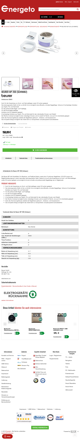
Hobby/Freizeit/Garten (42, 22)
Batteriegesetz (5, 377)
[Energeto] (20, 9)
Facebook (6, 127)
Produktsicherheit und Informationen (43, 158)
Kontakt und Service (7, 355)
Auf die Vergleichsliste (10, 123)
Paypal (24, 355)
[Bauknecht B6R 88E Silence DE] (12, 318)
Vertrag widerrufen (39, 427)
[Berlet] (2, 26)
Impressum (4, 373)
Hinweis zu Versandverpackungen (8, 396)
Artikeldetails (8, 158)
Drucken (28, 127)
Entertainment (34, 22)
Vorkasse (24, 362)
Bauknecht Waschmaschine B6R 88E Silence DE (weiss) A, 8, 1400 (11, 331)
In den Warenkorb (41, 150)
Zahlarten (50, 409)
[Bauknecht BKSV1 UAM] (61, 318)
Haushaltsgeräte (51, 22)
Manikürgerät (54, 26)
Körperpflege (22, 26)
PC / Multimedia (27, 22)
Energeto (8, 431)
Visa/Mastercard (26, 359)
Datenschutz (5, 370)
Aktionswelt (68, 390)
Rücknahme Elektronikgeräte (6, 387)
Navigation (13, 22)
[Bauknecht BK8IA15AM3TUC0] (36, 318)
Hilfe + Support (68, 2)
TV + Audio (7, 22)
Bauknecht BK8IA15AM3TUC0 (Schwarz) (34, 330)
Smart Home (66, 22)
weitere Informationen (7, 300)
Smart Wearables (59, 22)
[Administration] (78, 431)
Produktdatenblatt (8, 333)
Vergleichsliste (53, 359)
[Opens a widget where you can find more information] (7, 436)
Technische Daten (23, 158)
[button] (3, 53)
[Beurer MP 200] (40, 42)
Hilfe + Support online (6, 359)
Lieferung (4, 380)
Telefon (17, 22)
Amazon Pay (25, 365)
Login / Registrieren (55, 355)
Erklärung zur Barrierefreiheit (5, 401)
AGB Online (5, 364)
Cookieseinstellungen (7, 433)
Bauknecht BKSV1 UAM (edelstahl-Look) (60, 329)
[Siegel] (43, 380)
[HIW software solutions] (74, 431)
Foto (21, 22)
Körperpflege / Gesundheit (39, 26)
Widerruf (4, 367)
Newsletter (4, 392)
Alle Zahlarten (21, 368)
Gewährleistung (6, 383)
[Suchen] (77, 9)
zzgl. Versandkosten (16, 137)
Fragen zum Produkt (17, 127)
